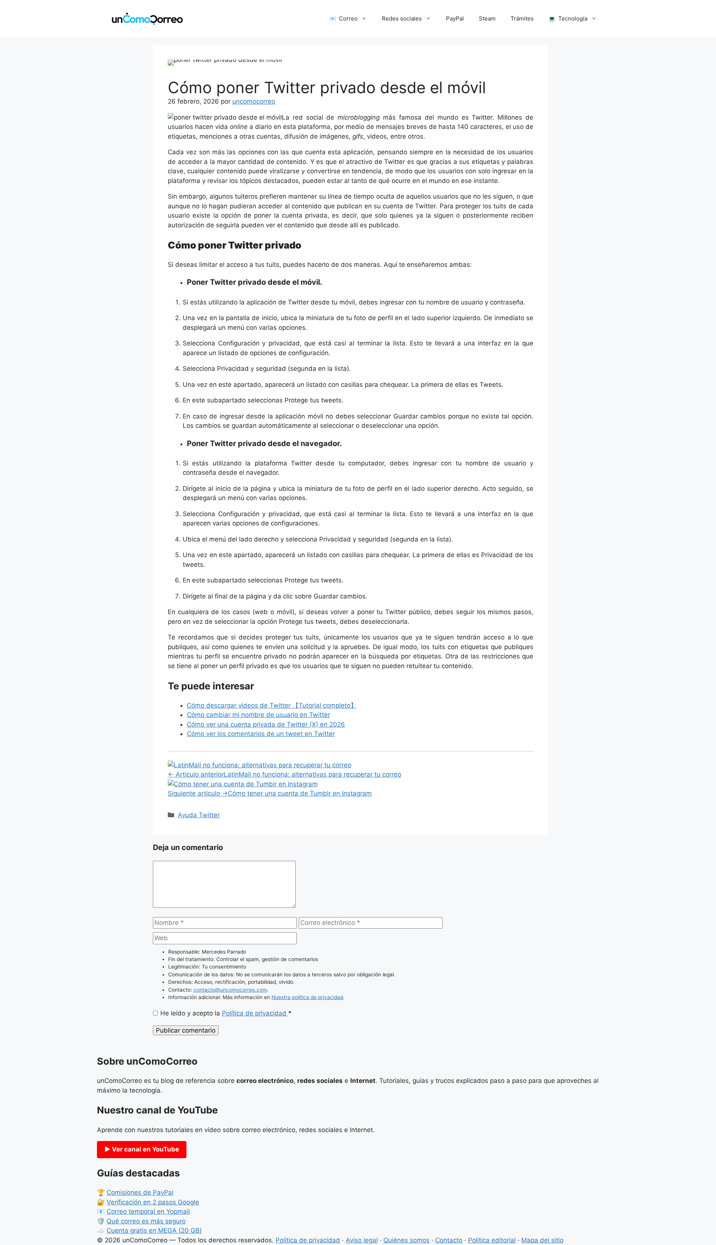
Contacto (448, 1240)
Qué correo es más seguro (146, 1221)
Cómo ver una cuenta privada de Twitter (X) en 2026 (266, 724)
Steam (487, 18)
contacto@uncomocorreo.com (230, 990)
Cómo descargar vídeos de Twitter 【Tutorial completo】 (272, 705)
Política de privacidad (255, 1013)
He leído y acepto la (226, 1013)
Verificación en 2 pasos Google (153, 1202)
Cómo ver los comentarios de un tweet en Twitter (261, 733)
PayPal (455, 18)
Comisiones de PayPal (140, 1192)
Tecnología (572, 18)
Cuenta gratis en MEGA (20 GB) (154, 1230)
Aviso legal (362, 1240)
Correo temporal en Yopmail (148, 1211)
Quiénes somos (406, 1240)
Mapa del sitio (542, 1240)
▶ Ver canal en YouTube (141, 1149)
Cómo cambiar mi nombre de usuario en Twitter (258, 714)
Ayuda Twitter (199, 815)
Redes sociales (402, 18)
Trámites (522, 18)
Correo (348, 18)
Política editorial (492, 1240)
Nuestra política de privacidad (307, 997)
